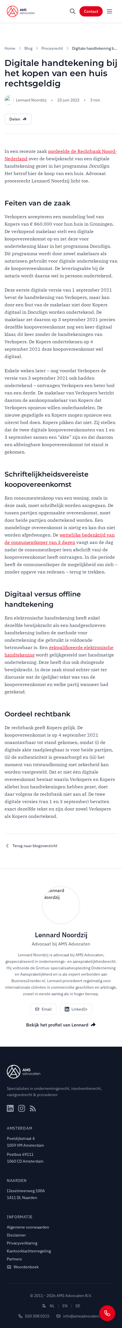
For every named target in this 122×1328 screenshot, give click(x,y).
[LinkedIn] (10, 1108)
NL (52, 1305)
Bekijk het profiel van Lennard (57, 1025)
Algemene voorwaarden (28, 1227)
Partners (14, 1259)
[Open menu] (109, 11)
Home (10, 48)
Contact (91, 11)
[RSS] (33, 1108)
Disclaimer (16, 1235)
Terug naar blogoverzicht (34, 845)
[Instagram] (21, 1108)
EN (65, 1305)
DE (77, 1305)
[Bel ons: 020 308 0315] (107, 1313)
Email (47, 1009)
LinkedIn (79, 1009)
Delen (14, 119)
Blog (28, 48)
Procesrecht (52, 48)
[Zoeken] (72, 11)
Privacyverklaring (22, 1243)
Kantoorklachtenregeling (29, 1251)
